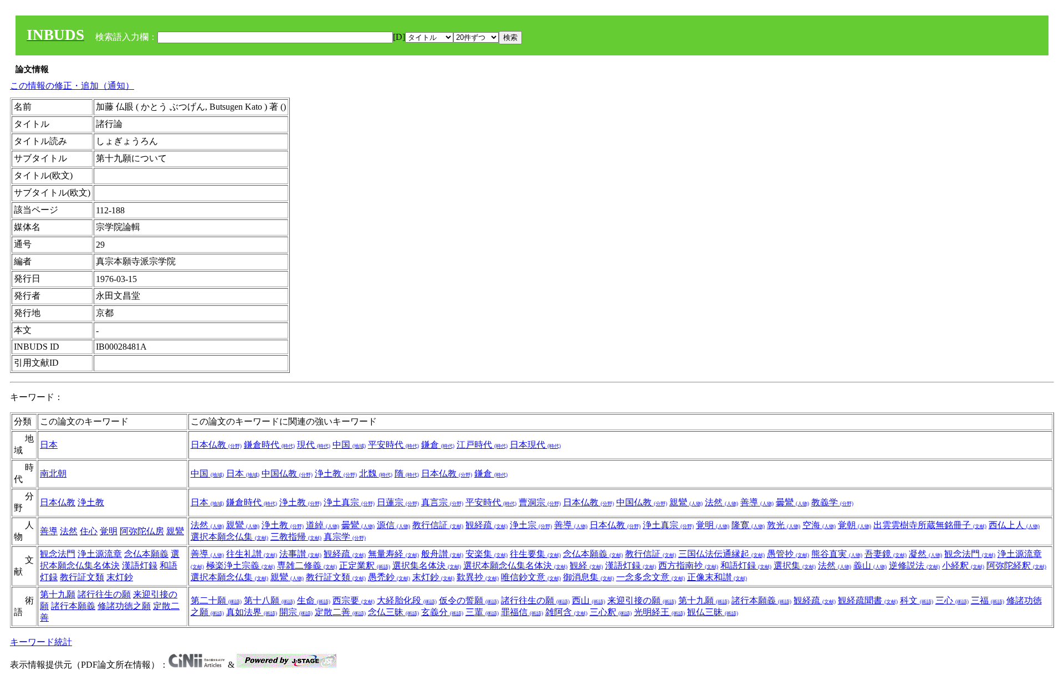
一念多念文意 (650, 577)
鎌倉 (437, 444)
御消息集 (588, 577)
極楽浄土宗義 (240, 565)
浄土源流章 (100, 554)
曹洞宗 (540, 502)
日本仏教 (216, 444)
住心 (89, 531)
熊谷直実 (836, 554)
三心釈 (611, 612)
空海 (819, 525)
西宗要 (353, 600)
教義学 (832, 502)
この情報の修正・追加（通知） (72, 85)
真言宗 (442, 502)
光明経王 (659, 612)
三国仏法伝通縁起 (721, 554)
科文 (916, 600)
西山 (588, 600)
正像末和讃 (717, 577)
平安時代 (393, 444)
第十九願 (57, 594)
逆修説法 (914, 565)
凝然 (925, 554)
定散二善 (340, 612)
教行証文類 (82, 577)
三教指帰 (295, 536)
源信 (393, 525)
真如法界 (251, 612)
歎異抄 (478, 577)
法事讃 (300, 554)
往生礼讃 (251, 554)
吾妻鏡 (885, 554)
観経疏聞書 (868, 600)
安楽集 (487, 554)
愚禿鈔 (389, 577)
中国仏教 (287, 473)
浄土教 (336, 473)
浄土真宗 (349, 502)
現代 (313, 444)
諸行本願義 (73, 606)
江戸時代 (482, 444)
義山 (870, 565)
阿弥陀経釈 (1016, 565)
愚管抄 (788, 554)
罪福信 (522, 612)
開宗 (296, 612)
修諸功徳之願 (124, 606)
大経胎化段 (407, 600)
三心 (952, 600)
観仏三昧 (712, 612)
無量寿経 (393, 554)
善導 (757, 502)
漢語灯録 (139, 565)
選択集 (795, 565)
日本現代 (535, 444)
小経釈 (963, 565)
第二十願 (216, 600)
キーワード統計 (41, 642)
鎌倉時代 (269, 444)
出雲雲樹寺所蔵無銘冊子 (929, 525)
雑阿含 (566, 612)
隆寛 (748, 525)
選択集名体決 (426, 565)
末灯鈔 (119, 577)
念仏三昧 (393, 612)
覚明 (108, 531)
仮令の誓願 (469, 600)
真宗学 (345, 536)
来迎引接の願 (641, 600)
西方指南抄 (688, 565)
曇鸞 (792, 502)
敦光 (783, 525)
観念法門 (57, 554)
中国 (349, 444)
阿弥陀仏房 (142, 531)
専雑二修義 (307, 565)
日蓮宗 (398, 502)
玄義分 (442, 612)
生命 (313, 600)
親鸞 (686, 502)
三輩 (482, 612)
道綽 (322, 525)
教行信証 (437, 525)
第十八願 (269, 600)
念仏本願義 (146, 554)
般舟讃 (442, 554)
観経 (586, 565)
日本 (49, 444)
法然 (721, 502)
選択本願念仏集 (229, 536)
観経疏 (487, 525)
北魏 (375, 473)
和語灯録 (745, 565)
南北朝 (53, 473)
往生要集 (535, 554)
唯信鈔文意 (531, 577)
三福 (987, 600)
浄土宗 (531, 525)
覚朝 (854, 525)
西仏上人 (1014, 525)
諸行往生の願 (104, 594)
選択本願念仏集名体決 (515, 565)
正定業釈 (364, 565)
